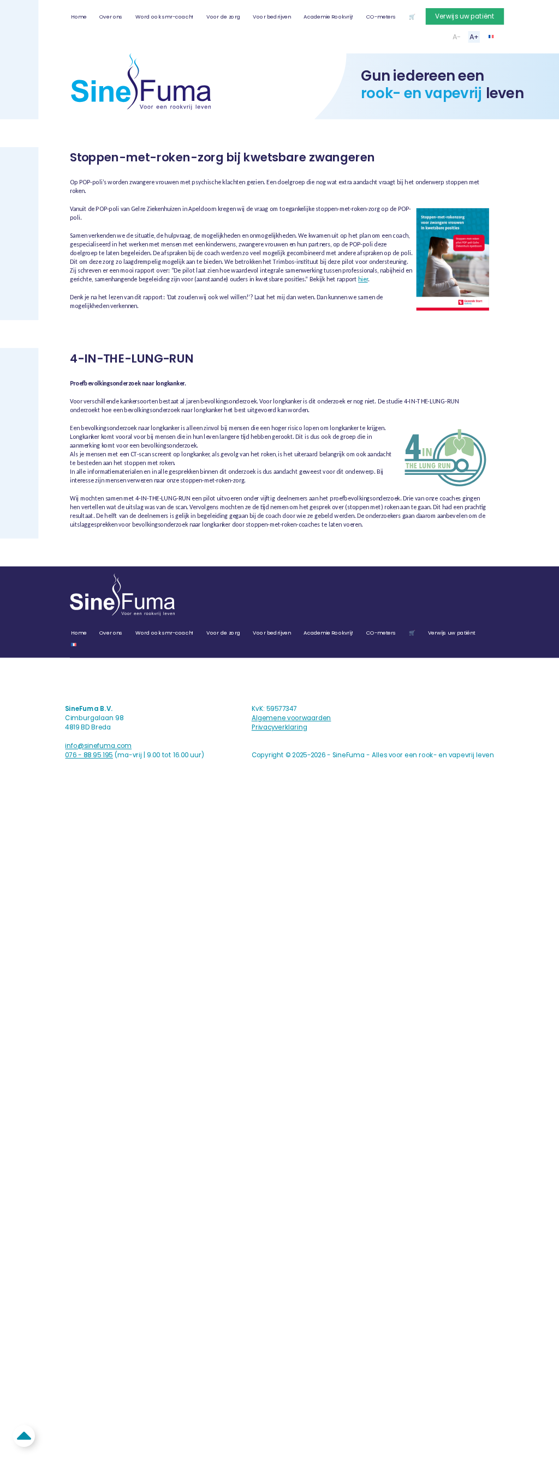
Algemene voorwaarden (291, 718)
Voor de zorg (223, 16)
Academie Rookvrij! (328, 16)
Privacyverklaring (279, 727)
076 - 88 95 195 (88, 755)
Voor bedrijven (271, 16)
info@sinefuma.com (98, 746)
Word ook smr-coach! (164, 16)
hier (363, 279)
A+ (474, 37)
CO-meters (381, 16)
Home (78, 16)
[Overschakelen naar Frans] (491, 36)
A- (457, 37)
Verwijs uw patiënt (465, 16)
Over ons (111, 16)
